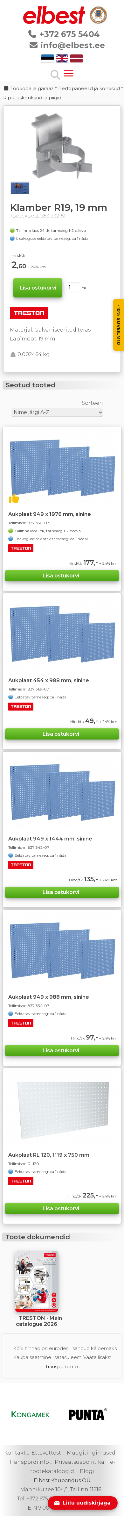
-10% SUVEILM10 (118, 324)
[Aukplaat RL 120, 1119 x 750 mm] (62, 1109)
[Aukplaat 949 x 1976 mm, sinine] (62, 467)
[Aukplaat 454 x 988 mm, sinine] (62, 634)
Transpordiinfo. (62, 1366)
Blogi (87, 1471)
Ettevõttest (46, 1453)
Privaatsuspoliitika (79, 1462)
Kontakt (15, 1453)
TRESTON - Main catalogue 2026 (39, 1321)
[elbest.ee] (54, 22)
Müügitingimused (91, 1453)
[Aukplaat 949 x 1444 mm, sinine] (62, 792)
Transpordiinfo (29, 1462)
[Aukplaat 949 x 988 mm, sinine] (62, 950)
